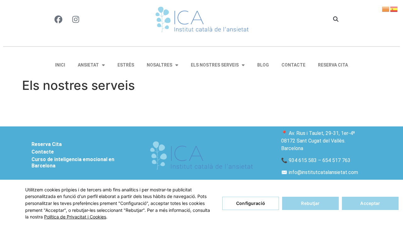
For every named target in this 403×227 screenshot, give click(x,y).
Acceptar (370, 203)
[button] (335, 19)
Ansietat (88, 64)
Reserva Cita (333, 64)
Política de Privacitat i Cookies (75, 216)
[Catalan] (386, 8)
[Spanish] (394, 8)
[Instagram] (76, 19)
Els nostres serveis (215, 64)
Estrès (125, 64)
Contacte (293, 64)
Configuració (250, 203)
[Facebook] (58, 19)
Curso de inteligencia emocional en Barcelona (72, 162)
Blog (263, 64)
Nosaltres (159, 64)
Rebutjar (310, 203)
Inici (60, 64)
